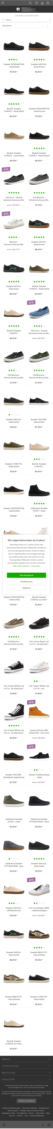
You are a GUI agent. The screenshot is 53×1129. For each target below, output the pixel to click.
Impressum (35, 566)
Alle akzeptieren (26, 575)
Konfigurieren (26, 581)
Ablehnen (26, 588)
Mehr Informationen (21, 566)
